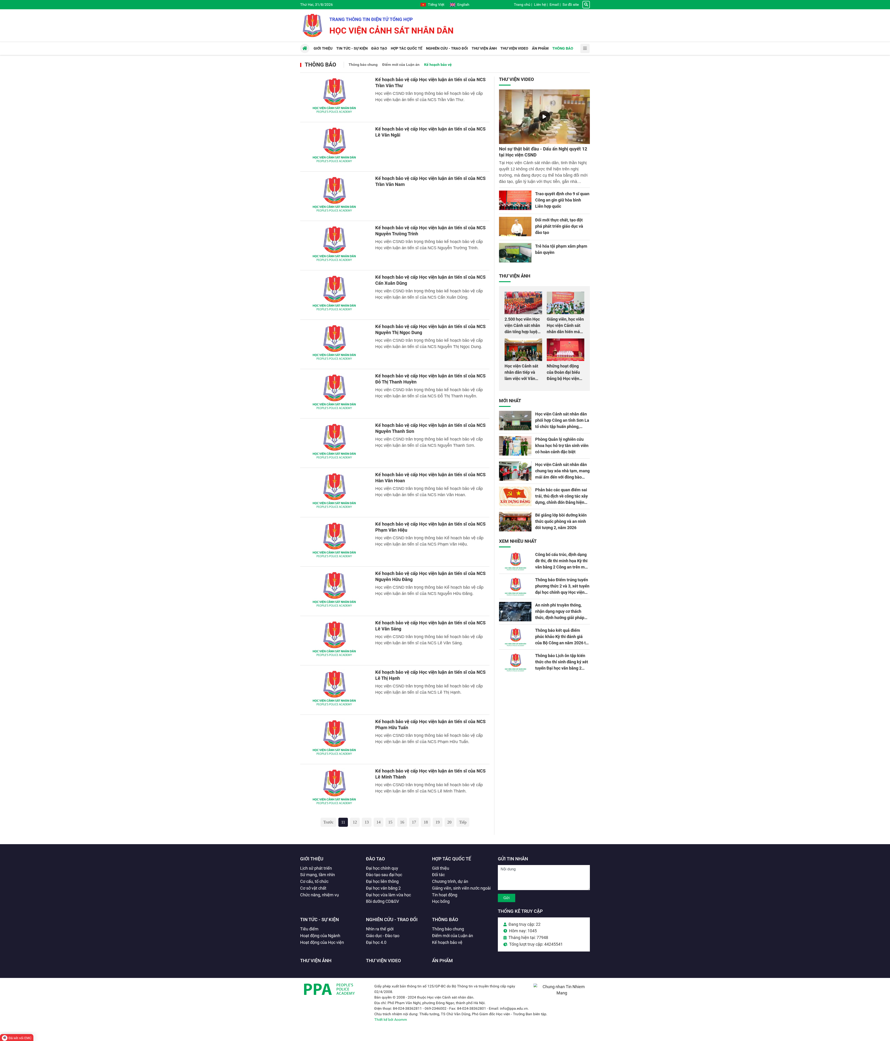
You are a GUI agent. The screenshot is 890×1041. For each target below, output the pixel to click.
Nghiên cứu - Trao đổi (392, 919)
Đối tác (438, 874)
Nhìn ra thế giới (380, 928)
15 (390, 822)
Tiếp (463, 822)
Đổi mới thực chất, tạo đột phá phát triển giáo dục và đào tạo (559, 226)
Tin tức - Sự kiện (319, 919)
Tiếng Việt (436, 4)
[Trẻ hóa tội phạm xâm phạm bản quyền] (515, 252)
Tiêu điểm (309, 928)
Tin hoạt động (444, 894)
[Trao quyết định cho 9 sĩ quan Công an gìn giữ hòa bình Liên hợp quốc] (515, 200)
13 (367, 822)
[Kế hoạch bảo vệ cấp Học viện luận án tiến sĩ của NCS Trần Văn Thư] (335, 97)
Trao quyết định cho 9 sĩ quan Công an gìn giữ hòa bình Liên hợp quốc (562, 200)
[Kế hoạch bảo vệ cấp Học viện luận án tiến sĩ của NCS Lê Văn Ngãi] (335, 147)
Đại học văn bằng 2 (383, 888)
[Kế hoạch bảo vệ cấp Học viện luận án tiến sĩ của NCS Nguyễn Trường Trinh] (335, 245)
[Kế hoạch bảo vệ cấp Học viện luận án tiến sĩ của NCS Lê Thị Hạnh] (335, 690)
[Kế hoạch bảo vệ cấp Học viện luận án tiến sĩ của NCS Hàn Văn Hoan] (335, 492)
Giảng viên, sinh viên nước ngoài (461, 888)
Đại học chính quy (382, 868)
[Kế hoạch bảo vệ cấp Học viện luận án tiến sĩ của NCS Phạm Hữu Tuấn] (335, 739)
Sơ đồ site (571, 4)
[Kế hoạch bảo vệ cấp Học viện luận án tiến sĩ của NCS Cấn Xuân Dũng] (335, 295)
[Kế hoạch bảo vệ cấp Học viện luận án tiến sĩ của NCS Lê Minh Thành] (335, 789)
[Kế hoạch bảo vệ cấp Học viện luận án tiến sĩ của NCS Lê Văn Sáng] (335, 640)
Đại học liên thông (382, 881)
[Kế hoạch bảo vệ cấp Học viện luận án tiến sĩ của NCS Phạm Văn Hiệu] (335, 542)
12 (355, 822)
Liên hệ (540, 4)
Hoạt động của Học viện (322, 942)
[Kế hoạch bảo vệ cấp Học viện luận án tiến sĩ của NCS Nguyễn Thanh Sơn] (335, 443)
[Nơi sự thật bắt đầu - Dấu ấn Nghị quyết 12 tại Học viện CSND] (544, 116)
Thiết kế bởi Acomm (390, 1019)
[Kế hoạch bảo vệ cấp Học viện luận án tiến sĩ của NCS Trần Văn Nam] (335, 196)
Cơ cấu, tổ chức (314, 881)
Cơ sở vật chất (313, 888)
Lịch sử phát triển (316, 868)
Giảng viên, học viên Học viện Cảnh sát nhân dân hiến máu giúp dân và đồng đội (565, 332)
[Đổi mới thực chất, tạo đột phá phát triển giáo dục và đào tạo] (515, 226)
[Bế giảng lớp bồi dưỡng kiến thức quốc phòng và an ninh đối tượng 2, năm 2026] (515, 521)
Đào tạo (375, 859)
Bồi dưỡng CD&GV (382, 901)
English (463, 4)
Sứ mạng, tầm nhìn (317, 874)
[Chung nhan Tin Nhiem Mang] (562, 992)
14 (378, 822)
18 (426, 822)
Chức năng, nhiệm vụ (319, 894)
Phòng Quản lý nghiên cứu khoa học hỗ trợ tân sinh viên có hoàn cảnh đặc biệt (561, 445)
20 (449, 822)
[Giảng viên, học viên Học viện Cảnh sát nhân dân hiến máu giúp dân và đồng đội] (565, 303)
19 (437, 822)
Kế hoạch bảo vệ (438, 64)
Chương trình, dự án (450, 881)
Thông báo (320, 64)
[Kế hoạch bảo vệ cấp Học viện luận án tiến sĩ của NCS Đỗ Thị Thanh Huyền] (335, 394)
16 (402, 822)
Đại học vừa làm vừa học (388, 894)
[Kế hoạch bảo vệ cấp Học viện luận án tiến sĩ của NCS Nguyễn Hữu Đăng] (335, 591)
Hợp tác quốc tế (451, 859)
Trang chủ (522, 4)
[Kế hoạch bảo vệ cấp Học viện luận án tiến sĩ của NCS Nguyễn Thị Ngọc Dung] (335, 344)
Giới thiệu (311, 859)
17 (414, 822)
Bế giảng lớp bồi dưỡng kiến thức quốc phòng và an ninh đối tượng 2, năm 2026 (561, 521)
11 (343, 822)
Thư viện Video (516, 79)
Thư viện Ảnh (514, 276)
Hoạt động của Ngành (320, 935)
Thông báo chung (363, 64)
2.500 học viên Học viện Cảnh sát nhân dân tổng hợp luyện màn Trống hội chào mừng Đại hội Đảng (523, 332)
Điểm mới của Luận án (401, 64)
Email (554, 4)
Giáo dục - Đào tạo (382, 935)
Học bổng (441, 901)
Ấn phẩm (442, 960)
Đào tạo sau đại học (384, 874)
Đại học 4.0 (376, 942)
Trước (328, 822)
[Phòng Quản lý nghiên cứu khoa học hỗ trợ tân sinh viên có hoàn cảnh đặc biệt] (515, 446)
